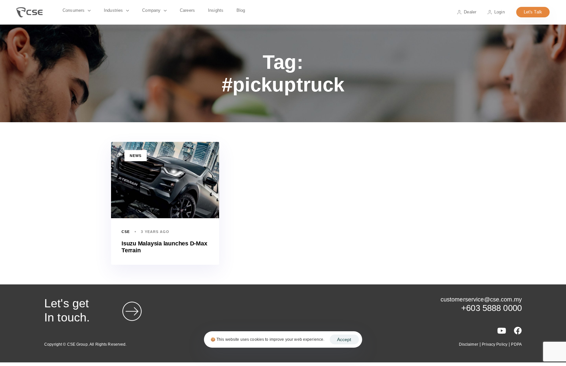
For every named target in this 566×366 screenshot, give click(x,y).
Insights (215, 10)
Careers (187, 10)
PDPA (516, 344)
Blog (240, 10)
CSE (126, 232)
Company (151, 10)
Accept (344, 339)
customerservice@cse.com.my (481, 299)
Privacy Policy (494, 344)
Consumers (74, 10)
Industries (113, 10)
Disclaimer (468, 344)
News (136, 156)
